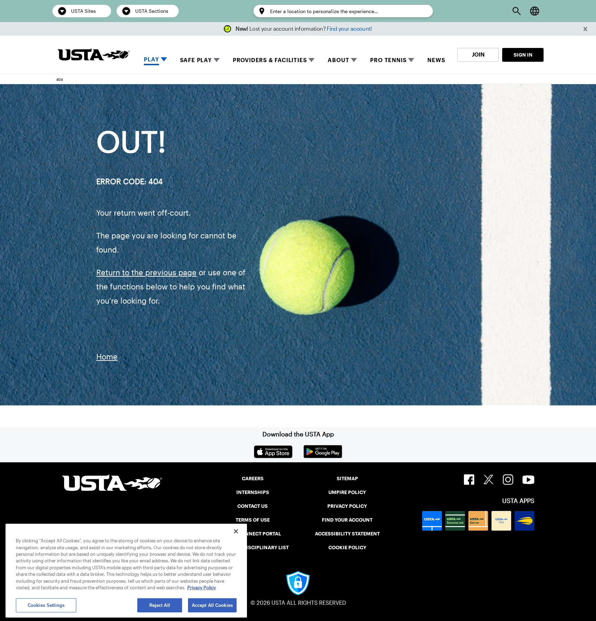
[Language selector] (535, 11)
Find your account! (349, 29)
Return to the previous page (146, 272)
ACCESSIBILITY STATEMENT (347, 533)
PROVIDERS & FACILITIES (270, 60)
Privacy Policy (201, 588)
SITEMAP (347, 478)
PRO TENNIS (388, 60)
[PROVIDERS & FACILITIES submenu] (311, 60)
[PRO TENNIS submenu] (411, 60)
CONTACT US (252, 506)
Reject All (159, 605)
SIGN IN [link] (523, 55)
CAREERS (253, 478)
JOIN (478, 55)
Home (107, 357)
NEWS (436, 60)
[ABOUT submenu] (354, 60)
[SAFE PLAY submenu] (216, 60)
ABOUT (338, 60)
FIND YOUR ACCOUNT (347, 520)
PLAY (151, 59)
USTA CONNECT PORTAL (252, 533)
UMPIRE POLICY (347, 492)
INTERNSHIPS (252, 492)
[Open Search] (517, 11)
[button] (585, 29)
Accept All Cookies (212, 605)
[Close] (236, 531)
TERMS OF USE (253, 520)
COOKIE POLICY (347, 547)
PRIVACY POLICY (347, 506)
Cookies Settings (46, 605)
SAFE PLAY (196, 60)
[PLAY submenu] (164, 60)
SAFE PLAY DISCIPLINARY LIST (253, 547)
